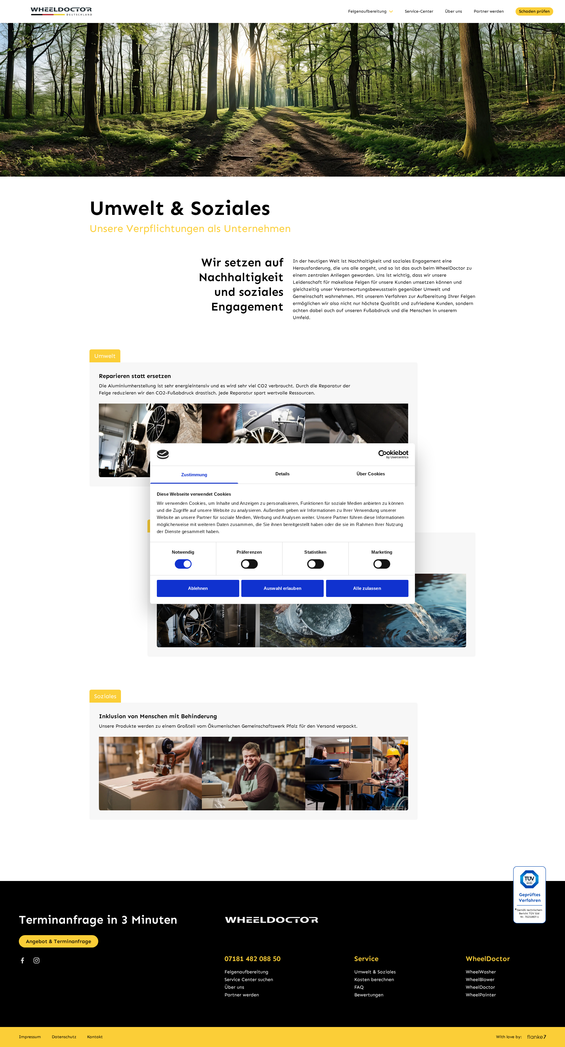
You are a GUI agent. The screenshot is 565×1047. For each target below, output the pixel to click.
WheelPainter (481, 995)
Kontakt (95, 1036)
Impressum (30, 1036)
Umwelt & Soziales (375, 972)
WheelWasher (481, 972)
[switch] (249, 564)
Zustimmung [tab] (194, 474)
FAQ (359, 987)
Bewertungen (368, 995)
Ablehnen (198, 588)
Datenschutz (64, 1036)
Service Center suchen (249, 979)
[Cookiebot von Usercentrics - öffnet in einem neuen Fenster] (382, 454)
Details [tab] (282, 473)
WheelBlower (480, 979)
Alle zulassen (367, 588)
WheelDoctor (480, 987)
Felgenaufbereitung (367, 11)
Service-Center (419, 11)
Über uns (453, 11)
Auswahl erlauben (282, 588)
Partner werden (489, 11)
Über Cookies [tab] (371, 473)
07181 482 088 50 (252, 958)
